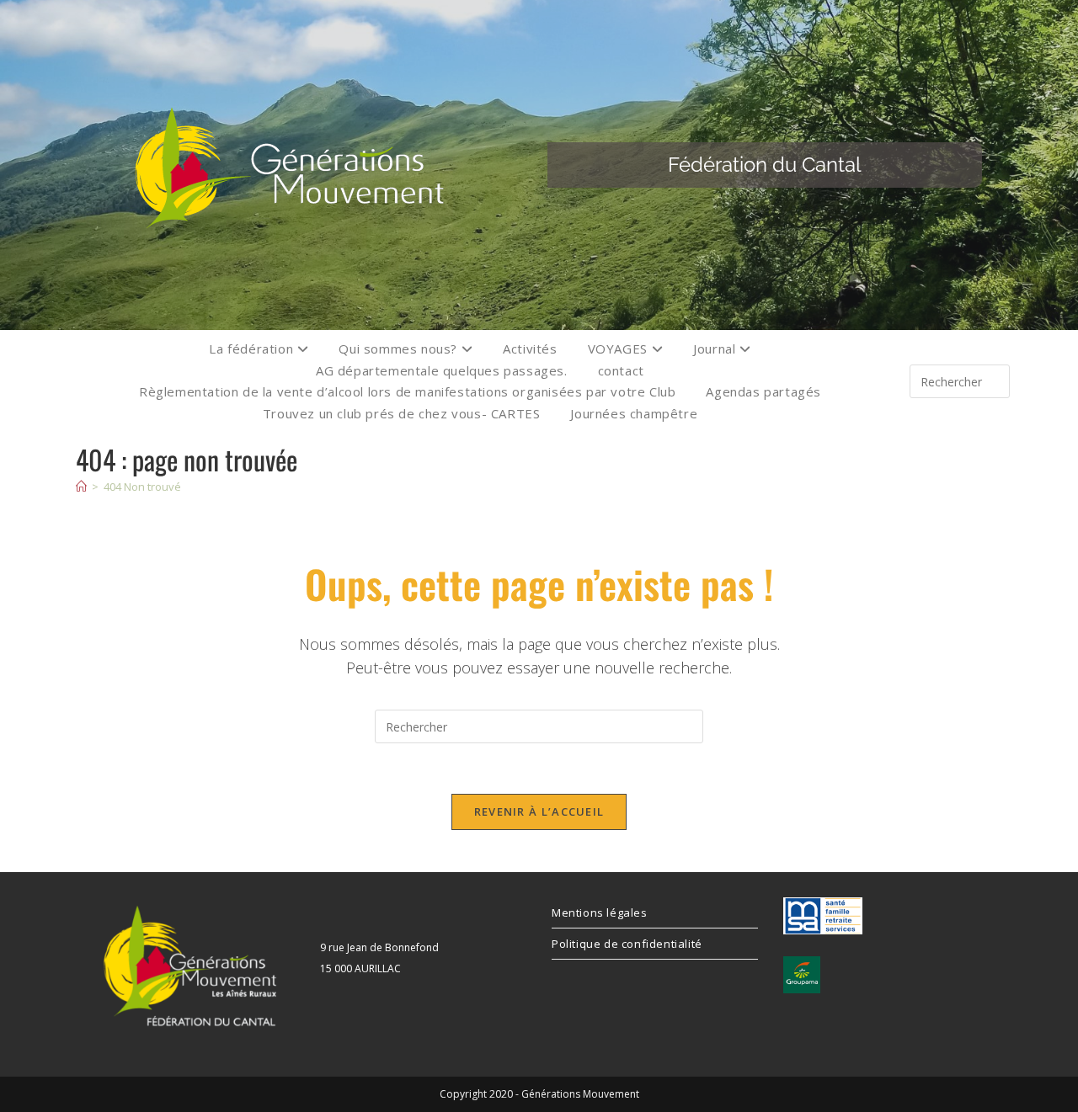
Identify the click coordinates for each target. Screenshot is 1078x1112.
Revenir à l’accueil (539, 811)
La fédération (252, 348)
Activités (530, 348)
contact (621, 370)
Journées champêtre (633, 413)
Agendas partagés (763, 391)
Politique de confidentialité (627, 943)
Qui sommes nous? (400, 348)
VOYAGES (620, 348)
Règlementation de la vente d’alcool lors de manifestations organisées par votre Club (407, 391)
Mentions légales (600, 912)
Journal (716, 348)
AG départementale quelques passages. (442, 370)
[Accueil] (81, 486)
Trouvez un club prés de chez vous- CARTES (402, 413)
